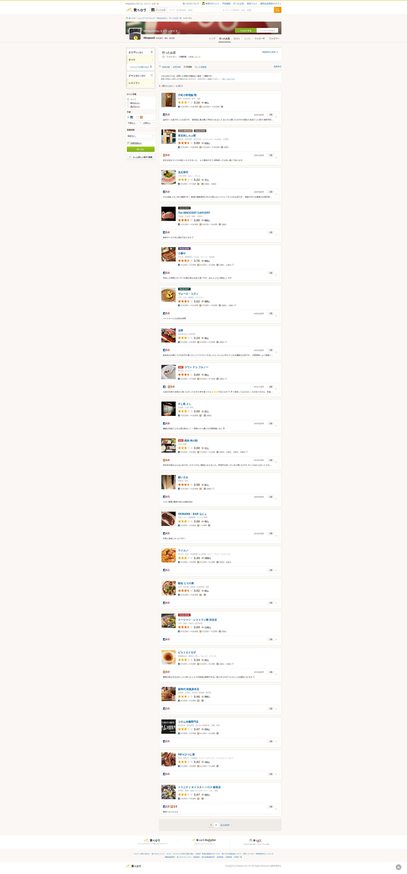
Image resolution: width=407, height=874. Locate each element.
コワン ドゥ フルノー (196, 367)
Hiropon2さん (162, 18)
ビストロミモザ (187, 652)
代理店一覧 (238, 857)
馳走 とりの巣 (186, 583)
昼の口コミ (135, 106)
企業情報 (228, 857)
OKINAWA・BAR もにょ (192, 514)
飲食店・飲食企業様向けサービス (208, 853)
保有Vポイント (212, 3)
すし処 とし (184, 404)
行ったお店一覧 (175, 18)
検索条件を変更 (269, 52)
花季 (180, 330)
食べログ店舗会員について (231, 853)
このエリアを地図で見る (139, 67)
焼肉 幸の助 (191, 440)
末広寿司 (183, 172)
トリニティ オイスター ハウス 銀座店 (199, 787)
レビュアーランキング (146, 18)
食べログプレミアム (184, 857)
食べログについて (191, 3)
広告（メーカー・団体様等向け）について (258, 853)
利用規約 (196, 857)
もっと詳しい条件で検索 (142, 157)
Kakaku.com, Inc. (244, 865)
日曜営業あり (136, 143)
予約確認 (226, 3)
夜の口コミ (135, 103)
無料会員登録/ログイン (270, 3)
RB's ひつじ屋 (186, 754)
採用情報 (220, 857)
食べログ (136, 10)
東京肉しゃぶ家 (187, 135)
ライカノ (183, 550)
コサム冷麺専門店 (188, 722)
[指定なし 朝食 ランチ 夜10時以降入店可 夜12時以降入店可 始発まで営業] (141, 136)
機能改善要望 (170, 857)
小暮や (182, 253)
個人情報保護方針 (208, 857)
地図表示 (277, 66)
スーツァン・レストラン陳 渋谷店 (197, 619)
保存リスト (252, 3)
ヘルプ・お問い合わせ (141, 853)
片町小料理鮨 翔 (187, 95)
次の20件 (225, 825)
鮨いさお (183, 477)
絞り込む (141, 149)
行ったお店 (239, 3)
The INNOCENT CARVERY (194, 213)
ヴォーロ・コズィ (188, 294)
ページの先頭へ (398, 867)
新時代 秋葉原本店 (188, 689)
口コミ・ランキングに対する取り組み (180, 853)
